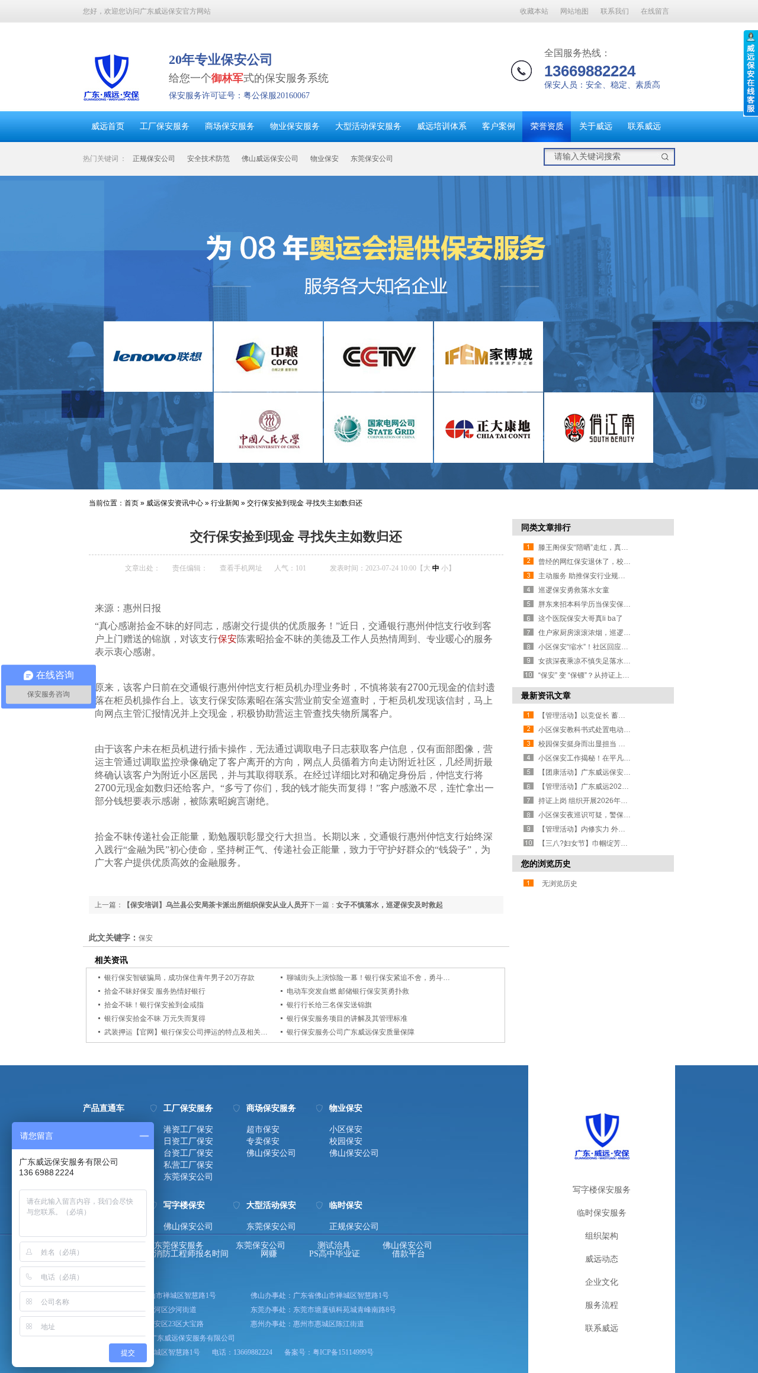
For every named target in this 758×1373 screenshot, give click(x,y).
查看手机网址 (241, 568)
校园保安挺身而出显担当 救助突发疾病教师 (606, 744)
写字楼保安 (184, 1205)
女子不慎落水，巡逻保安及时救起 (389, 905)
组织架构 (601, 1236)
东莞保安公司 (372, 158)
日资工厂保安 (188, 1141)
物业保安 (324, 158)
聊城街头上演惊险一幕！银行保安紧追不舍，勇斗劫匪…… (379, 978)
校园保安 (345, 1141)
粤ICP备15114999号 (343, 1352)
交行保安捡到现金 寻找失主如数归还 (304, 503)
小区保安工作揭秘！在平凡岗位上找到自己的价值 (616, 758)
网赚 (269, 1254)
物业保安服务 (295, 126)
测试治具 (334, 1246)
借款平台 (408, 1254)
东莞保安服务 (179, 1246)
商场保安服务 (230, 126)
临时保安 (345, 1205)
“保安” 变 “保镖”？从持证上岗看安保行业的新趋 (612, 675)
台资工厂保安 (188, 1153)
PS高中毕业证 (334, 1254)
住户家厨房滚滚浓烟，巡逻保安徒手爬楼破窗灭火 (616, 633)
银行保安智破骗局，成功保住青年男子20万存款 (179, 978)
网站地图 (574, 11)
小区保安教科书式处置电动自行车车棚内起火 (609, 730)
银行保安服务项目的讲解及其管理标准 (347, 1018)
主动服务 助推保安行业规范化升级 (592, 576)
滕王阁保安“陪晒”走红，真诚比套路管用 (601, 547)
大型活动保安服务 (368, 126)
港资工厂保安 (188, 1130)
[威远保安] (111, 103)
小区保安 (345, 1130)
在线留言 (655, 11)
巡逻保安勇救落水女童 (573, 590)
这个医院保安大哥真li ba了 (580, 618)
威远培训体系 (442, 126)
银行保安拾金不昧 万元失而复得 (154, 1018)
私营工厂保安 (188, 1165)
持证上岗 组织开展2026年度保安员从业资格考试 (615, 801)
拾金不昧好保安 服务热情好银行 (154, 991)
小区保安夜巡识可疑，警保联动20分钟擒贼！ (610, 815)
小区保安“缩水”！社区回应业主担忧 (594, 647)
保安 (227, 639)
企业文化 (601, 1282)
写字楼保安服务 (602, 1189)
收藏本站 (534, 11)
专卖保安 (263, 1141)
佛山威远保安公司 (270, 158)
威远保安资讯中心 (174, 503)
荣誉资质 (547, 126)
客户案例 (498, 126)
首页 (131, 503)
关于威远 (595, 126)
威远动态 (601, 1259)
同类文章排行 (546, 527)
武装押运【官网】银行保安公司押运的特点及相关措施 (189, 1032)
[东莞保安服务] (379, 332)
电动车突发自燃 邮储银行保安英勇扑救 (348, 991)
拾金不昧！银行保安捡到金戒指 (154, 1005)
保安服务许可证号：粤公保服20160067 (239, 95)
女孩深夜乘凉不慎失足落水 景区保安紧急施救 (610, 661)
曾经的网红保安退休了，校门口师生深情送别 (609, 561)
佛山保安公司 (271, 1153)
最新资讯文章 (546, 695)
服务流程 (601, 1305)
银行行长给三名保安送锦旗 (329, 1005)
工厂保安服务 (165, 126)
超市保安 (263, 1130)
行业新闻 (225, 503)
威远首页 (107, 126)
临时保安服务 (602, 1212)
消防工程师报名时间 (191, 1254)
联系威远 (644, 126)
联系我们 (614, 11)
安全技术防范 (208, 158)
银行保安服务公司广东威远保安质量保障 (351, 1032)
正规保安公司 (154, 158)
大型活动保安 (271, 1205)
